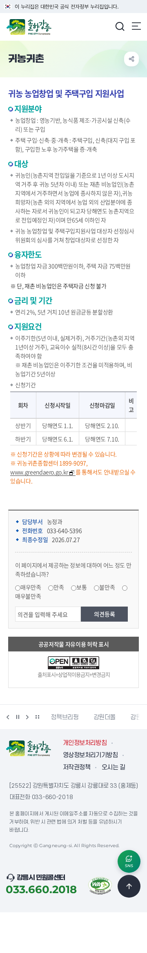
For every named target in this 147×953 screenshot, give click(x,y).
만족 (58, 587)
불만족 (107, 587)
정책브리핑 (64, 717)
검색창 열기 (119, 26)
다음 (27, 716)
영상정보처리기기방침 (90, 755)
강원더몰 (105, 717)
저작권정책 (76, 767)
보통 (81, 587)
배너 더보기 (37, 716)
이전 (7, 716)
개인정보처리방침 (85, 743)
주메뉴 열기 (136, 26)
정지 (17, 716)
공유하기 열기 (131, 59)
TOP (129, 886)
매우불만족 (28, 596)
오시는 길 (113, 767)
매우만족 (30, 587)
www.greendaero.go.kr (39, 472)
